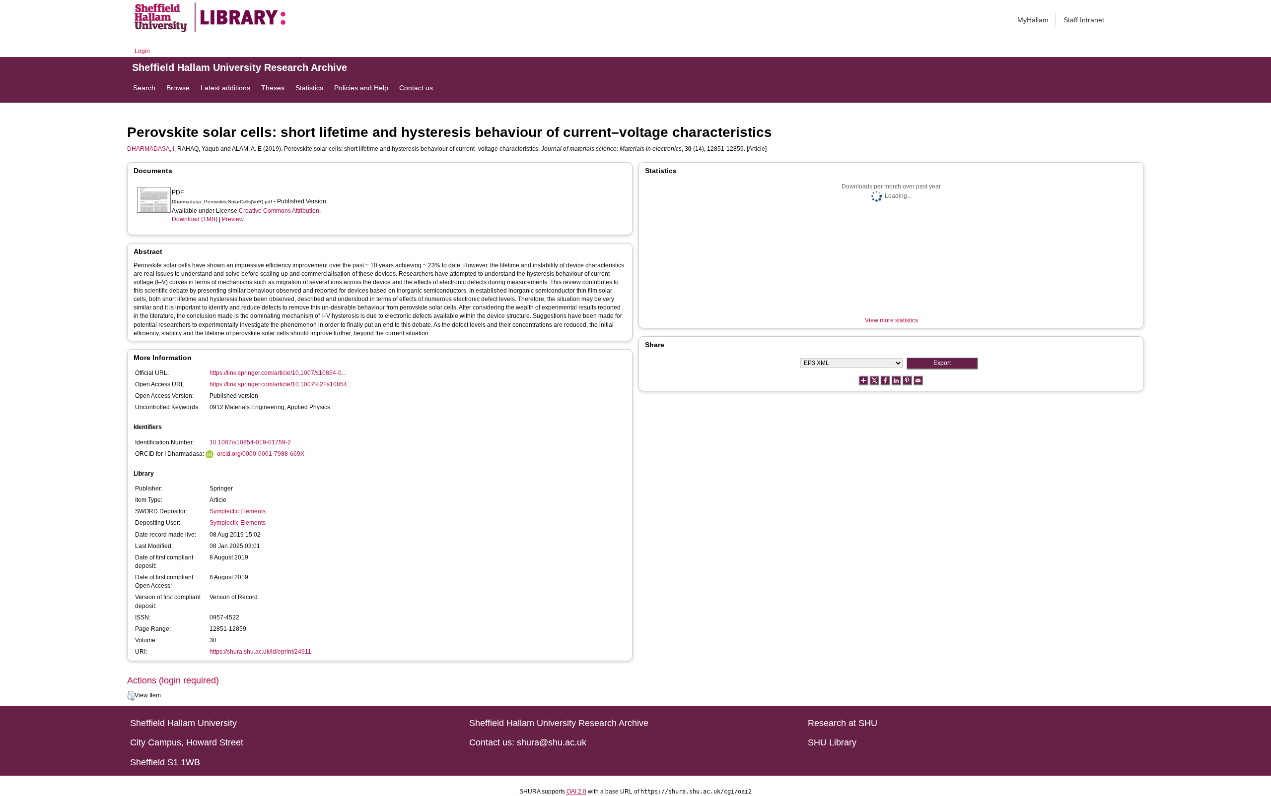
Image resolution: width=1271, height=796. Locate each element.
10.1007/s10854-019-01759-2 (250, 442)
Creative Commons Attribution (279, 210)
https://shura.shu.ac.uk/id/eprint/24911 (260, 651)
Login (142, 51)
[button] (131, 696)
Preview (233, 219)
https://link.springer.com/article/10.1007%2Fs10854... (281, 384)
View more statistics (891, 320)
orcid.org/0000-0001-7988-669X (260, 453)
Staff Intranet (1083, 20)
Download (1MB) (194, 219)
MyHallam (1033, 20)
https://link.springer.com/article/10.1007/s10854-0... (278, 372)
